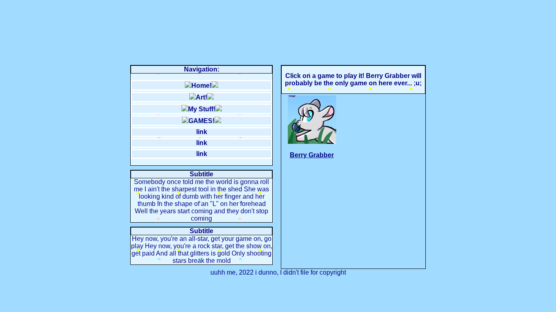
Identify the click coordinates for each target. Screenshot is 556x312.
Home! (201, 85)
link (201, 131)
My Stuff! (201, 109)
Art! (201, 97)
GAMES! (201, 120)
